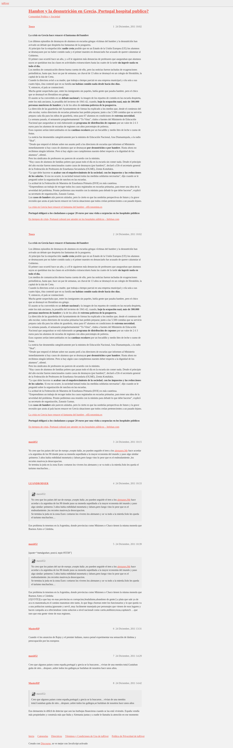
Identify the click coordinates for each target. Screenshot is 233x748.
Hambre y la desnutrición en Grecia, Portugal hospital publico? (89, 11)
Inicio (31, 736)
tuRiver (5, 3)
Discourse (46, 743)
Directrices (56, 736)
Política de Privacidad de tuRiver (128, 736)
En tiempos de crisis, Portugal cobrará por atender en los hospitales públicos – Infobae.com (74, 219)
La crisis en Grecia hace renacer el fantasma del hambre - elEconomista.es (65, 207)
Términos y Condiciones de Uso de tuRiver (87, 736)
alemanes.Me (121, 450)
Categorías (42, 736)
